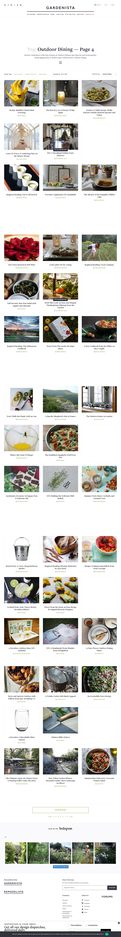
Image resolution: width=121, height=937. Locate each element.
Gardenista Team (61, 158)
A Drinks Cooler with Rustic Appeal (60, 696)
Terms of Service (67, 905)
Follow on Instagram (61, 866)
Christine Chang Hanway (22, 653)
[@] (10, 838)
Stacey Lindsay (100, 351)
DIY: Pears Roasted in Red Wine (21, 265)
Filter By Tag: (96, 74)
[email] (20, 5)
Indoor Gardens (18, 74)
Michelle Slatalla (61, 115)
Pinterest (86, 900)
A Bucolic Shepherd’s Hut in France (60, 417)
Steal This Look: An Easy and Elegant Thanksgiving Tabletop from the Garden (60, 305)
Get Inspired (31, 14)
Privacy (64, 908)
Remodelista (89, 14)
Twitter (86, 909)
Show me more (60, 810)
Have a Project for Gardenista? (67, 916)
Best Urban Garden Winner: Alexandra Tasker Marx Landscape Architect (60, 780)
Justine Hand (22, 159)
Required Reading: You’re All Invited (21, 195)
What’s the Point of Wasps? (21, 455)
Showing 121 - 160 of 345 (60, 74)
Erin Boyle (22, 115)
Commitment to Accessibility (66, 912)
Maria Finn (61, 501)
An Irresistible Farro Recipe (99, 696)
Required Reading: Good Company (99, 265)
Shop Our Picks (70, 14)
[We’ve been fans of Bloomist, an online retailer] (15, 853)
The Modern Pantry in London (99, 417)
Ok (107, 934)
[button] (97, 5)
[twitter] (17, 5)
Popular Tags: (8, 74)
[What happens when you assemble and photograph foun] (38, 853)
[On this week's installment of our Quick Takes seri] (82, 853)
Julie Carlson (100, 419)
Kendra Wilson (22, 197)
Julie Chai (100, 783)
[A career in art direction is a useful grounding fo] (105, 853)
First (50, 816)
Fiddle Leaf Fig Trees (30, 74)
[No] (119, 934)
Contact (64, 903)
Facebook (87, 906)
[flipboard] (5, 5)
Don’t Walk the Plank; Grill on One (22, 417)
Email (85, 912)
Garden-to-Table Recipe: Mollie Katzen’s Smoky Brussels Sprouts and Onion (99, 112)
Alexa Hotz (100, 653)
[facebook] (14, 5)
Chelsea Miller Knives (60, 737)
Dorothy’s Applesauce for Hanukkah (60, 195)
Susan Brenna (61, 197)
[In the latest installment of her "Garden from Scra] (60, 853)
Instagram (87, 903)
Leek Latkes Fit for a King (60, 265)
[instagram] (11, 5)
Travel (52, 14)
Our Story (80, 14)
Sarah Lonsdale (61, 419)
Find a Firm (60, 14)
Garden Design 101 (43, 14)
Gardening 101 (42, 74)
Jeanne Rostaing (100, 268)
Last (71, 816)
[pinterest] (8, 5)
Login (112, 4)
